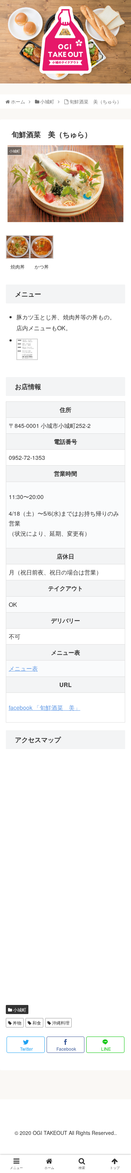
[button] (118, 825)
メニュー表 (23, 668)
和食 (36, 1022)
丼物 (16, 1022)
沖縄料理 (60, 1022)
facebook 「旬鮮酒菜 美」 (44, 707)
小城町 (19, 1009)
